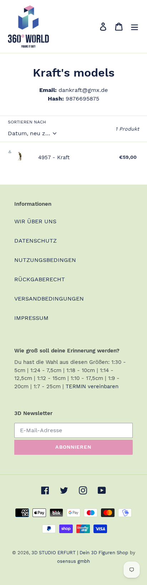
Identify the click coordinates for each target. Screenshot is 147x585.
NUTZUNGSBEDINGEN (45, 260)
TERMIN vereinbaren (92, 386)
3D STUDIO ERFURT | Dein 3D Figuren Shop (79, 552)
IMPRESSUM (31, 318)
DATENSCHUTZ (35, 240)
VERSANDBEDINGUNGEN (49, 298)
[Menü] (134, 27)
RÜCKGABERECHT (39, 279)
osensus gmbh (73, 561)
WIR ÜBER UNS (35, 221)
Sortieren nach (27, 122)
